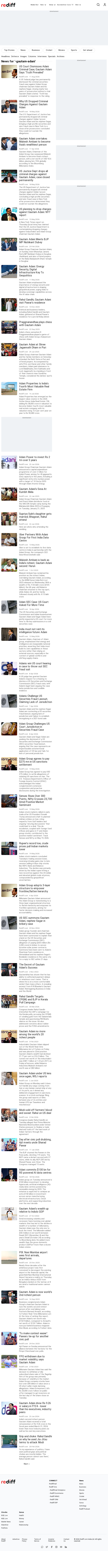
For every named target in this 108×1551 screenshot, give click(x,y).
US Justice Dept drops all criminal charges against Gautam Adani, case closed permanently (34, 176)
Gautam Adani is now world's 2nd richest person (35, 1294)
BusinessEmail (61, 5)
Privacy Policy (24, 1540)
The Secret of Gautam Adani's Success (32, 966)
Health (21, 1515)
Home (33, 5)
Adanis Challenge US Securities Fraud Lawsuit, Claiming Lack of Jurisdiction (35, 699)
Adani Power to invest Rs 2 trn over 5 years (34, 459)
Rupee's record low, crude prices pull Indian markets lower (33, 846)
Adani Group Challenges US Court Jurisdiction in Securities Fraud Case (34, 726)
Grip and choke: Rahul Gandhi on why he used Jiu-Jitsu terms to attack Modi (35, 1439)
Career (21, 1522)
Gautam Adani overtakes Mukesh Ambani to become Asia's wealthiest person (34, 141)
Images (23, 56)
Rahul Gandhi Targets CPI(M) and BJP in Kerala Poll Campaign (33, 999)
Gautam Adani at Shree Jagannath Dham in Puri (32, 346)
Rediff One (53, 1487)
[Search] (98, 5)
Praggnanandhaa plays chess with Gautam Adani (35, 324)
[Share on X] (47, 1547)
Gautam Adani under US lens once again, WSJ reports (35, 1075)
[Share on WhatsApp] (42, 1547)
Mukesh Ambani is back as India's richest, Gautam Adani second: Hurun (35, 563)
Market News (6, 1522)
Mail (36, 5)
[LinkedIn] (66, 1547)
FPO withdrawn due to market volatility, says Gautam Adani (32, 1359)
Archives (61, 56)
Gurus (69, 5)
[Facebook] (52, 1547)
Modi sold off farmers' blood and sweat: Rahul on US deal (35, 1111)
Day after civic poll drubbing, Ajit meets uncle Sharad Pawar (35, 1142)
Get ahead (87, 50)
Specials (51, 56)
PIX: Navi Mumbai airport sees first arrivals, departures (33, 1255)
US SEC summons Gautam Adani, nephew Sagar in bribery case (34, 920)
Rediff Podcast (84, 1509)
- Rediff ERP (53, 1503)
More (76, 5)
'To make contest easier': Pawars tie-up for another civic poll (34, 1336)
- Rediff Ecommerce (56, 1493)
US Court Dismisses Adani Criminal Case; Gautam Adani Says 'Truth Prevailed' (35, 69)
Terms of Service (37, 1540)
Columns (32, 56)
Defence (15, 56)
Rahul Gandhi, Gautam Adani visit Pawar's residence (35, 301)
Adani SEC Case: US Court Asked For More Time (33, 604)
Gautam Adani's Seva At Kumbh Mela (32, 491)
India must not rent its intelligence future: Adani (33, 631)
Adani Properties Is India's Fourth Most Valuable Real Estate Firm (34, 386)
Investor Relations (51, 1540)
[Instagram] (56, 1547)
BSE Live (4, 1515)
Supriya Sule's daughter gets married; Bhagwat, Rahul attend (35, 516)
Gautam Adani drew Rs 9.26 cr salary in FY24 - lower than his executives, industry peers (35, 1408)
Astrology (82, 1506)
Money (51, 5)
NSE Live (4, 1519)
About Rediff (3, 1540)
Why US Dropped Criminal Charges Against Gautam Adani (33, 104)
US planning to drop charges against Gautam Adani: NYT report (35, 212)
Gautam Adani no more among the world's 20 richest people (32, 1034)
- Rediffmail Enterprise (57, 1490)
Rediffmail (53, 1484)
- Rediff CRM (53, 1499)
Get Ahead (83, 1499)
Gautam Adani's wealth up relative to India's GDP (34, 1210)
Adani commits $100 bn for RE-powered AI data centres (35, 1171)
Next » (27, 1464)
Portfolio (4, 1528)
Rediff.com (84, 1539)
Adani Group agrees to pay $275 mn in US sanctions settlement (34, 761)
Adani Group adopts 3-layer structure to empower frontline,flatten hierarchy (34, 888)
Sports (74, 50)
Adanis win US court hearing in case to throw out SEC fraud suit (35, 666)
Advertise (16, 1539)
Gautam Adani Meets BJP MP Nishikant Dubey (34, 241)
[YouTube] (61, 1547)
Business (36, 50)
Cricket (49, 50)
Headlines (5, 56)
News (42, 5)
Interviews (42, 56)
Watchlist (4, 1525)
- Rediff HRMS (54, 1496)
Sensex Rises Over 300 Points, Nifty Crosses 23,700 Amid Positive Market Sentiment (35, 800)
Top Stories (9, 50)
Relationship (23, 1525)
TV (72, 5)
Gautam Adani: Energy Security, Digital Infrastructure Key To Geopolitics (31, 271)
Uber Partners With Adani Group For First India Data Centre (34, 537)
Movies (61, 50)
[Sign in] (105, 5)
